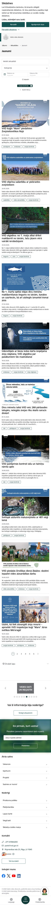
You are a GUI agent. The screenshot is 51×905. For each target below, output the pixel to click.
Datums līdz (33, 73)
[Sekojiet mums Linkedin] (19, 876)
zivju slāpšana (31, 372)
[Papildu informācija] (13, 854)
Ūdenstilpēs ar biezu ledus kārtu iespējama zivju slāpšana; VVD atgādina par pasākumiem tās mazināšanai (24, 354)
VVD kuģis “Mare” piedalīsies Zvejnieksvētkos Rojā (17, 130)
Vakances (6, 764)
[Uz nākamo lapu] (38, 654)
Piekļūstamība (8, 807)
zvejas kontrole (29, 146)
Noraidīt (13, 24)
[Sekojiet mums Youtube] (14, 875)
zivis (14, 256)
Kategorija (8, 68)
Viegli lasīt (7, 820)
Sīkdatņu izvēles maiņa (12, 827)
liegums (6, 256)
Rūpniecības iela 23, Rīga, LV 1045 (18, 849)
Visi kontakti (14, 861)
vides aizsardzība (19, 200)
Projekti (6, 777)
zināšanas (17, 146)
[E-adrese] (6, 854)
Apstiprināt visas (37, 24)
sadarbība (6, 200)
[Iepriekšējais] (5, 688)
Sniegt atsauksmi (25, 713)
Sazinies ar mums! (10, 784)
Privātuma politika (10, 800)
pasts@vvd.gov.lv (11, 845)
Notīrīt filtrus (26, 90)
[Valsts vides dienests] (23, 40)
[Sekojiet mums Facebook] (3, 876)
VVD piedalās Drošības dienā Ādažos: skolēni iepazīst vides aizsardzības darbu (25, 572)
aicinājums (6, 146)
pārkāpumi (12, 428)
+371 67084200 (11, 842)
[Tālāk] (45, 688)
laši (4, 428)
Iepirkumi (6, 771)
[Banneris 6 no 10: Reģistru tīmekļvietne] (25, 688)
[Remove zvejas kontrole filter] (31, 86)
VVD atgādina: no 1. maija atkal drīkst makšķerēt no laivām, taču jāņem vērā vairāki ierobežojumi (22, 238)
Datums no (10, 73)
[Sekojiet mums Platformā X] (8, 876)
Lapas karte (7, 814)
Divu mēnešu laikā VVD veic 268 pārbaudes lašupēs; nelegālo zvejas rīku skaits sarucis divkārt (24, 410)
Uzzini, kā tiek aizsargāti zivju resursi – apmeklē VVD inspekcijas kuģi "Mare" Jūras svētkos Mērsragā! (24, 627)
